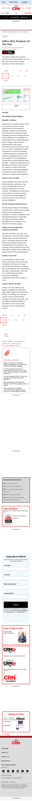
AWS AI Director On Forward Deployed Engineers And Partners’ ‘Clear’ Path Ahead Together (15, 364)
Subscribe (6, 725)
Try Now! (24, 2)
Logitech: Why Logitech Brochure (12, 494)
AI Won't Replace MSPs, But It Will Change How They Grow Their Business (15, 378)
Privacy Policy (17, 778)
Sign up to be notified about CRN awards (15, 511)
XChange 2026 (24, 17)
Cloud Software (18, 341)
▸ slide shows (11, 32)
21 (5, 75)
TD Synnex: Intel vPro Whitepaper (13, 486)
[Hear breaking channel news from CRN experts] (9, 678)
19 (20, 71)
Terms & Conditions (6, 778)
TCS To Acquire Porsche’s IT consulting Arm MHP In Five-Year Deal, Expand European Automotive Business (15, 371)
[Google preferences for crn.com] (8, 52)
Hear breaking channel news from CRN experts (14, 670)
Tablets (5, 343)
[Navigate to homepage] (16, 10)
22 (12, 75)
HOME (4, 32)
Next (6, 80)
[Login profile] (30, 13)
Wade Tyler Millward (10, 47)
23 (18, 75)
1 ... (14, 71)
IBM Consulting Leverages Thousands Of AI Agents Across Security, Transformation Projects (14, 389)
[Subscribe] (20, 729)
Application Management (10, 345)
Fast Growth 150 (14, 17)
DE (23, 8)
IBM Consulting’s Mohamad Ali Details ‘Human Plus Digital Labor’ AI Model (16, 383)
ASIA (3, 8)
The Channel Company (8, 765)
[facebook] (3, 771)
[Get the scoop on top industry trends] (9, 663)
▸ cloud (18, 32)
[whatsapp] (27, 771)
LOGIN (26, 13)
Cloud (4, 36)
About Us (4, 752)
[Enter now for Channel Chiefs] (9, 524)
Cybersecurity (15, 343)
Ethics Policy (5, 761)
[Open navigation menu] (2, 13)
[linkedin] (8, 771)
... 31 (24, 75)
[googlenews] (22, 771)
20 (26, 71)
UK (26, 8)
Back (6, 71)
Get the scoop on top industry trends (14, 656)
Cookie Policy (5, 782)
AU (9, 8)
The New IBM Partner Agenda (8, 632)
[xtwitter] (13, 771)
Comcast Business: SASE (11, 483)
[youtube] (17, 771)
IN (6, 8)
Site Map (12, 782)
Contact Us (5, 756)
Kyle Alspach (20, 47)
